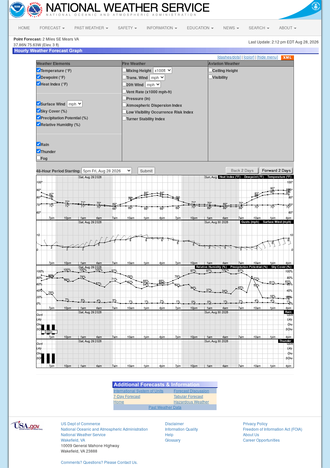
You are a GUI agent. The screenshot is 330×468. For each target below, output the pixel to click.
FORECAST (51, 27)
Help (169, 434)
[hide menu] (267, 57)
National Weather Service (83, 434)
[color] (249, 57)
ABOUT (286, 27)
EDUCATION (198, 27)
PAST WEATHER (89, 27)
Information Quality (181, 429)
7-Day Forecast (126, 396)
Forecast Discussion (191, 390)
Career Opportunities (261, 440)
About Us (251, 434)
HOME (24, 27)
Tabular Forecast (188, 396)
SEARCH (257, 27)
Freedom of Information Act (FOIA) (272, 429)
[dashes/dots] (229, 57)
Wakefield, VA (73, 440)
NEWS (229, 27)
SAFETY (126, 27)
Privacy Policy (255, 423)
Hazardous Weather (191, 401)
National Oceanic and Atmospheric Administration (104, 429)
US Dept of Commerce (80, 423)
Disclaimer (174, 423)
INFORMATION (160, 27)
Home (118, 401)
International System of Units (138, 390)
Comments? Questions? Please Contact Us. (99, 462)
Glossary (172, 440)
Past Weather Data (165, 407)
